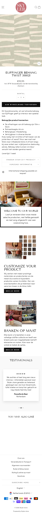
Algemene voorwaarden (21, 465)
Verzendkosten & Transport (21, 462)
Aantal (21, 93)
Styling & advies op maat (21, 472)
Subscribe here (20, 482)
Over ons (21, 458)
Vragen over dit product (21, 160)
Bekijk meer (12, 291)
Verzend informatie (21, 164)
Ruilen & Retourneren (21, 469)
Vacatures (21, 476)
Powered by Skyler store (21, 511)
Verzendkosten (17, 84)
